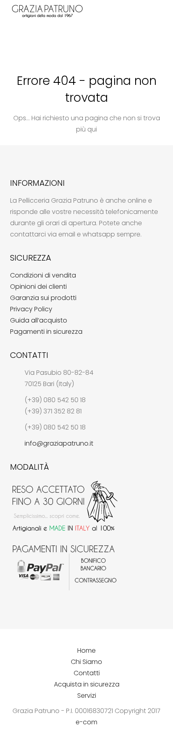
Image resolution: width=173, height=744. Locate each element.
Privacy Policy (31, 309)
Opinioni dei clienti (38, 286)
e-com (86, 722)
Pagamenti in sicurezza (46, 331)
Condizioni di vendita (43, 275)
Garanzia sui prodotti (43, 297)
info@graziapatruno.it (59, 443)
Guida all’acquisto (38, 320)
